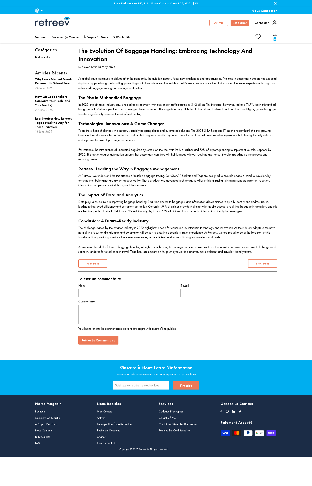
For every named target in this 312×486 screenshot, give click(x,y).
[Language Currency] (39, 10)
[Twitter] (240, 411)
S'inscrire (185, 385)
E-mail (184, 285)
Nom (81, 285)
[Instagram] (227, 411)
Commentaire (86, 301)
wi (275, 38)
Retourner (240, 23)
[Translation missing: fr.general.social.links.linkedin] (233, 411)
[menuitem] (54, 58)
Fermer (275, 3)
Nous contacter (264, 10)
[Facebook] (221, 411)
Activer (218, 23)
